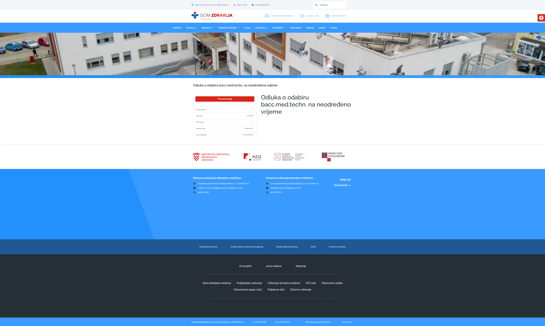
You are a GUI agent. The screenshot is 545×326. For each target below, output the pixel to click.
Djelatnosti (206, 28)
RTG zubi (311, 283)
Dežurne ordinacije (300, 289)
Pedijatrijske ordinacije (249, 283)
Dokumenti (260, 28)
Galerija (322, 28)
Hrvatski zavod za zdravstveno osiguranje (246, 247)
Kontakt (333, 28)
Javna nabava (295, 28)
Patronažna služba (332, 283)
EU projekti (277, 28)
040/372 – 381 (312, 16)
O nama (247, 28)
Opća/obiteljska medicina (217, 283)
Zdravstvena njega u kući (248, 289)
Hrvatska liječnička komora (287, 247)
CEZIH (313, 247)
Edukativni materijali (227, 28)
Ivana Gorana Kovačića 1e (282, 16)
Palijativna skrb (276, 289)
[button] (541, 18)
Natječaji (310, 28)
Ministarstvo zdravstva (208, 247)
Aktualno (190, 28)
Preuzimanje (225, 99)
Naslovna (177, 28)
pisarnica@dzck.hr (339, 16)
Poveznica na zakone (337, 247)
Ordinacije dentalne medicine (284, 283)
